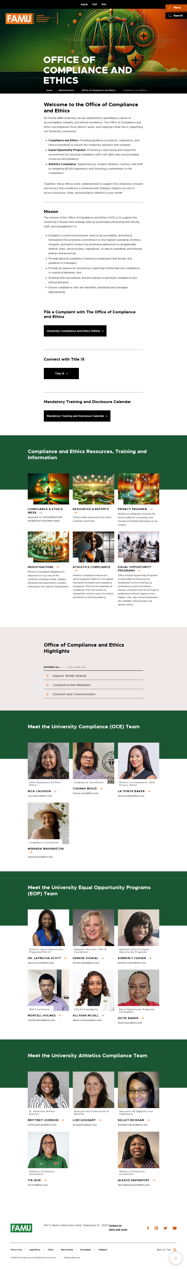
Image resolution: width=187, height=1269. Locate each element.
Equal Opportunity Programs (134, 568)
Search (178, 15)
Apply (84, 4)
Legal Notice (34, 1250)
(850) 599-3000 (118, 1229)
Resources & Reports (91, 509)
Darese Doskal (86, 958)
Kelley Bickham (131, 1120)
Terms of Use (16, 1250)
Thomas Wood (85, 788)
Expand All (52, 667)
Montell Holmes (42, 1015)
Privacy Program (133, 509)
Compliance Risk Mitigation (72, 685)
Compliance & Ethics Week (45, 510)
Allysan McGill (86, 1015)
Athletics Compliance (91, 567)
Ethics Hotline (67, 1250)
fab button (176, 1258)
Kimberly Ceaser (132, 958)
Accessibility (85, 1250)
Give (103, 4)
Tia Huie (35, 1180)
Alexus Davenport (134, 1180)
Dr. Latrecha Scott (45, 958)
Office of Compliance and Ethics (98, 90)
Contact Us (115, 1225)
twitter (165, 1228)
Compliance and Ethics (135, 90)
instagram (156, 1228)
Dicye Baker (128, 1018)
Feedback (103, 1250)
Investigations (41, 567)
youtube (174, 1228)
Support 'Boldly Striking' (70, 676)
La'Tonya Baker (132, 791)
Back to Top (164, 1249)
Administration (66, 90)
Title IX (51, 1250)
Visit (94, 4)
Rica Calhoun (40, 791)
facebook (148, 1228)
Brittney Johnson (44, 1120)
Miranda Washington (46, 848)
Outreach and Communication (74, 694)
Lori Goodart (85, 1120)
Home (50, 90)
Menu (177, 7)
